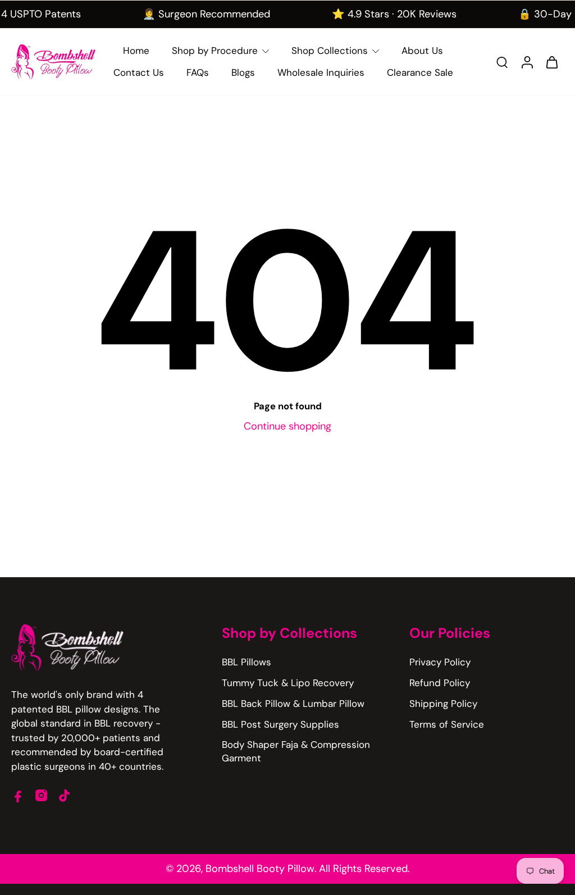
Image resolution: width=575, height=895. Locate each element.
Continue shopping (287, 426)
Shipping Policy (443, 703)
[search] (502, 62)
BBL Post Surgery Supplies (280, 724)
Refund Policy (439, 683)
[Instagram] (41, 795)
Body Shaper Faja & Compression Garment (296, 751)
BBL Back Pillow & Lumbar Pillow (293, 703)
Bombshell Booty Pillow (260, 868)
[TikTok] (64, 795)
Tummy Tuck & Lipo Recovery (288, 683)
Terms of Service (446, 724)
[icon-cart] (551, 62)
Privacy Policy (440, 662)
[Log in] (526, 62)
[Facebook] (18, 795)
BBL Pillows (246, 662)
